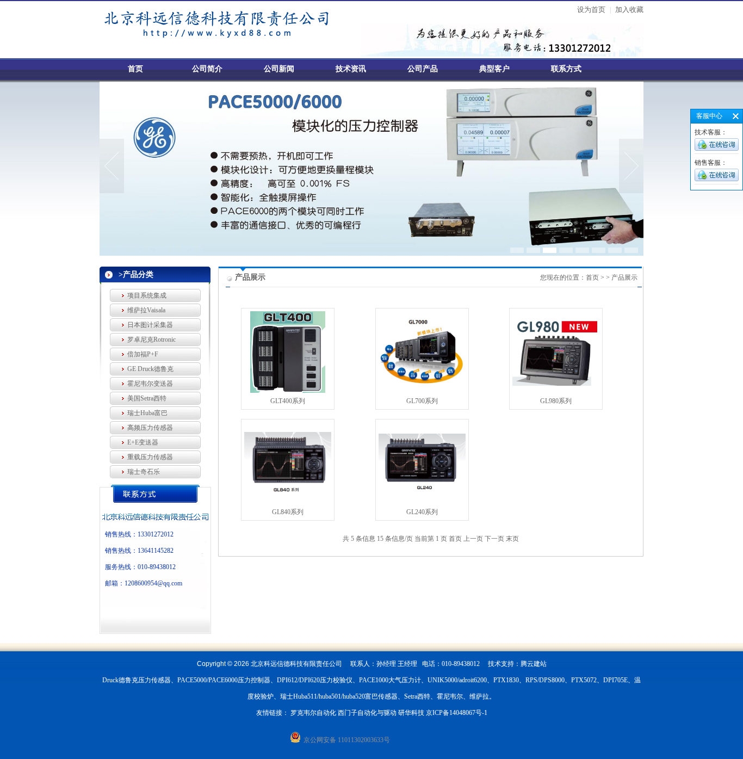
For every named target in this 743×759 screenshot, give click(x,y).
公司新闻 (279, 69)
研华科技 (411, 713)
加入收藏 (629, 9)
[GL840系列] (287, 492)
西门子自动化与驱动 (367, 713)
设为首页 (591, 9)
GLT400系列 (287, 401)
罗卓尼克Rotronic (151, 339)
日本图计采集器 (150, 325)
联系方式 (566, 69)
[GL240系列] (422, 490)
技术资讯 (351, 69)
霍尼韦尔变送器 (150, 383)
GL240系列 (422, 512)
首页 (135, 69)
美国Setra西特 (146, 398)
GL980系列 (556, 401)
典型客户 (494, 69)
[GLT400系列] (287, 390)
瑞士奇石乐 (143, 472)
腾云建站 (534, 664)
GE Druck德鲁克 (150, 369)
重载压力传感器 (150, 457)
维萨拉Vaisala (146, 310)
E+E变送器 (142, 442)
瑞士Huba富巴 (147, 413)
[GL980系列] (555, 383)
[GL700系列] (422, 385)
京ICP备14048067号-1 (456, 713)
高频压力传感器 (150, 427)
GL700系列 (422, 401)
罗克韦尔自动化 (313, 713)
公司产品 (422, 69)
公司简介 (207, 69)
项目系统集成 (146, 295)
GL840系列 (288, 512)
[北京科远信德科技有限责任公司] (235, 40)
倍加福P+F (142, 354)
